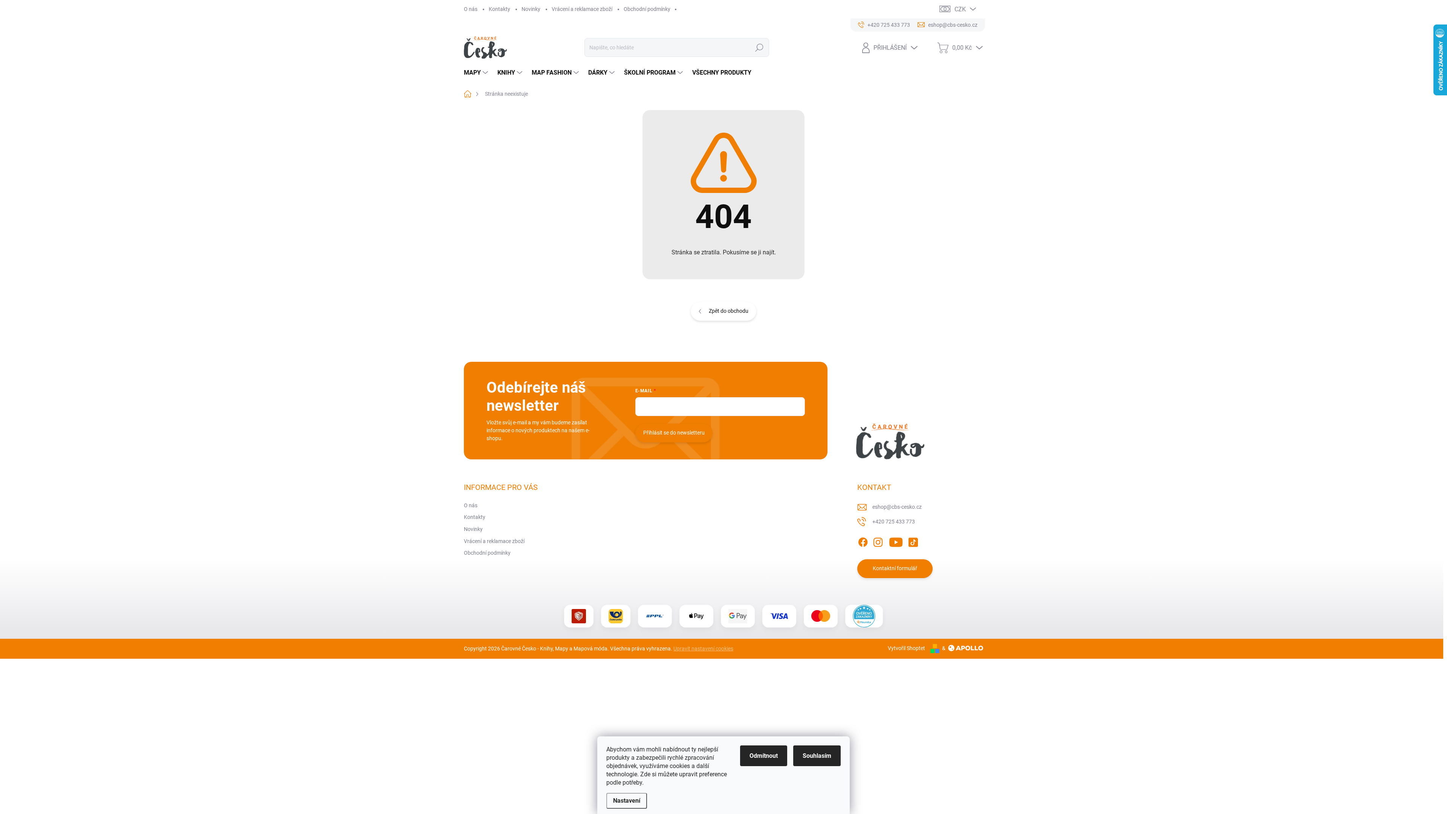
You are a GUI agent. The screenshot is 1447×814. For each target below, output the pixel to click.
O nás (470, 9)
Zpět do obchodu (728, 311)
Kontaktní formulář (895, 568)
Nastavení (626, 800)
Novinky (531, 9)
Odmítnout (764, 755)
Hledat (759, 47)
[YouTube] (895, 540)
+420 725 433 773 (893, 522)
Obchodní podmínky (647, 9)
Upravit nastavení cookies (703, 649)
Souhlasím (817, 755)
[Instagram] (878, 540)
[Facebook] (863, 540)
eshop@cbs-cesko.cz (897, 507)
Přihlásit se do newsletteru (674, 433)
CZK (960, 9)
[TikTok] (913, 540)
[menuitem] (477, 72)
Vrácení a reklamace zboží (582, 9)
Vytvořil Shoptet (906, 648)
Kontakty (499, 9)
